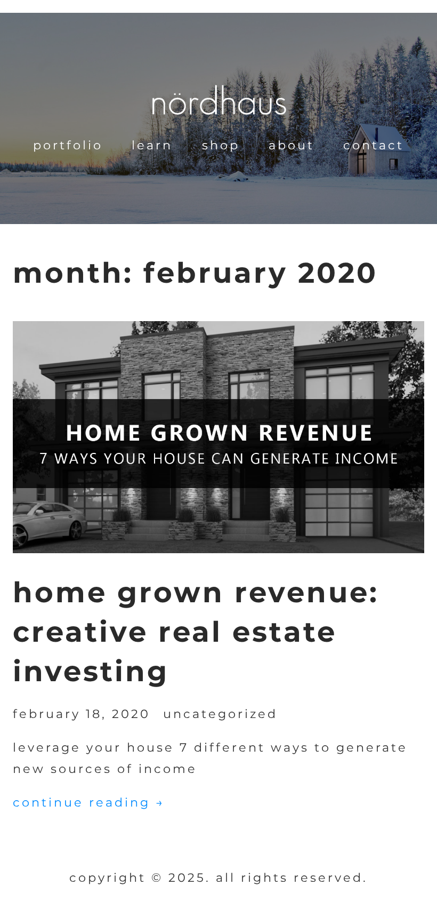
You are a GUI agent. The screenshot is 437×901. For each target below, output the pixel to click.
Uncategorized (220, 713)
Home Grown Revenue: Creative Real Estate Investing (196, 631)
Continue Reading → (89, 802)
